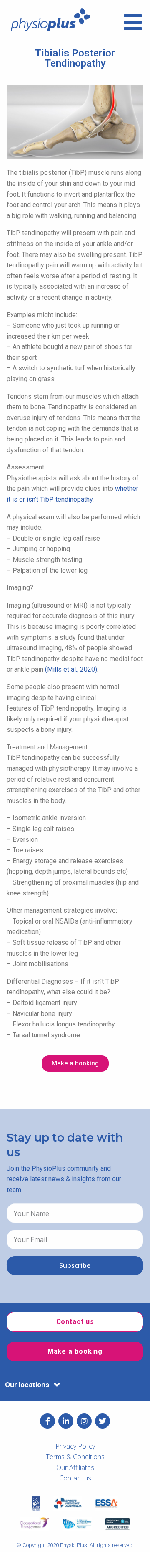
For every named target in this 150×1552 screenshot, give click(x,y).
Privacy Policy (75, 1446)
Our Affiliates (75, 1467)
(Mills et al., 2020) (71, 669)
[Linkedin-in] (65, 1421)
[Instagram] (84, 1421)
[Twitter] (102, 1421)
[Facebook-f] (47, 1421)
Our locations (27, 1384)
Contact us (75, 1478)
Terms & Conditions (75, 1456)
